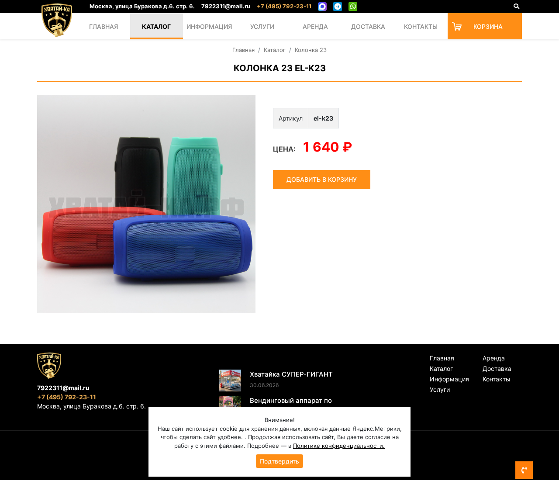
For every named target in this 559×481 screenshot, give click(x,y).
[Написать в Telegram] (337, 6)
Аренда (315, 26)
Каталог (156, 26)
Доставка (368, 26)
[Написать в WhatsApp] (353, 6)
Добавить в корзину (321, 179)
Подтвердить (279, 461)
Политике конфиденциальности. (339, 445)
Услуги (262, 26)
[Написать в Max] (322, 6)
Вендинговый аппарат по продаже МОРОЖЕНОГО (291, 405)
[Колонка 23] (146, 204)
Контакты (421, 26)
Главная (103, 26)
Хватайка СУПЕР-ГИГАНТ (291, 374)
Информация (209, 26)
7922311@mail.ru (225, 6)
